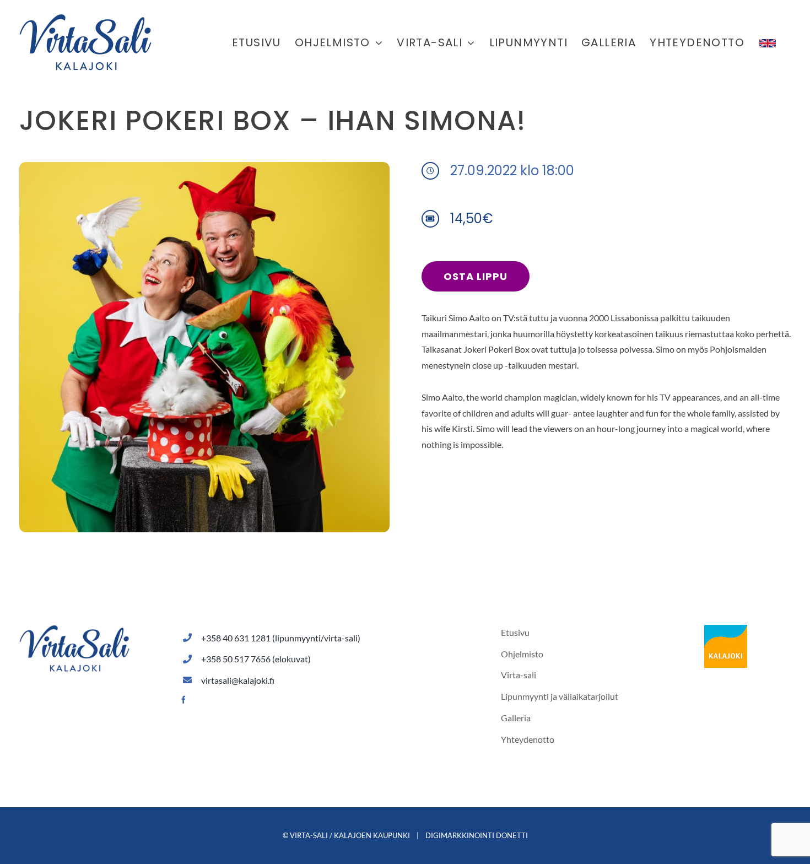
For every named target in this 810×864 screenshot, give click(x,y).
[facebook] (183, 700)
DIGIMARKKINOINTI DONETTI (476, 835)
